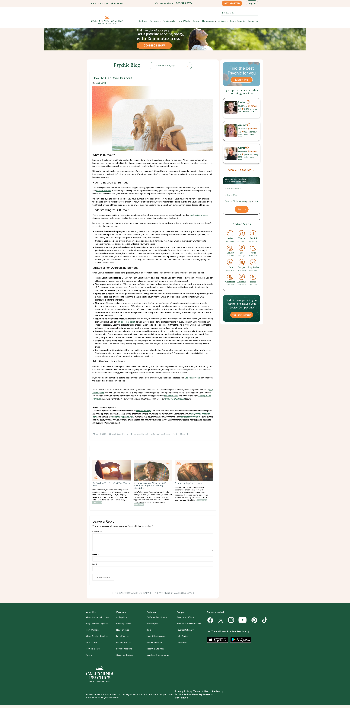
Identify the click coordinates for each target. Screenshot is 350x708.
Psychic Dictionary (185, 630)
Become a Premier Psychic (189, 623)
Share (182, 434)
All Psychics (121, 617)
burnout (137, 434)
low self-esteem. (103, 190)
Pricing (196, 21)
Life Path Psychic (192, 378)
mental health (155, 434)
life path (145, 434)
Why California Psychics (97, 623)
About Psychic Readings (97, 636)
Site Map (216, 691)
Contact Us (253, 21)
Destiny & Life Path (155, 649)
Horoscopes (208, 21)
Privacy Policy (183, 691)
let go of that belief (126, 322)
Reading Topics (123, 623)
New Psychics (122, 630)
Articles (222, 21)
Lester (242, 102)
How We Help (92, 630)
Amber (242, 125)
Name (95, 554)
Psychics (154, 21)
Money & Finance (154, 642)
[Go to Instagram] (231, 620)
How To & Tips (93, 649)
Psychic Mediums (124, 649)
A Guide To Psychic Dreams (188, 483)
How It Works (184, 21)
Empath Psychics (124, 642)
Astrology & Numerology (158, 655)
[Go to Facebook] (211, 620)
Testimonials (169, 21)
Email (95, 564)
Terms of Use (200, 691)
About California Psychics (97, 617)
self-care (166, 434)
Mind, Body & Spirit (120, 434)
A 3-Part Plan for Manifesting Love (173, 593)
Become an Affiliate (185, 617)
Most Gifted (91, 642)
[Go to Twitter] (221, 620)
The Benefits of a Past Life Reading (132, 593)
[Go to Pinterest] (254, 620)
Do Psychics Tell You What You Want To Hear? (111, 484)
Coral (241, 148)
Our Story (142, 21)
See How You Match (241, 315)
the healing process (199, 215)
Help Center (182, 636)
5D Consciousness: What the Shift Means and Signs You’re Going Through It (150, 486)
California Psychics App (157, 617)
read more (97, 502)
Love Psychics (122, 636)
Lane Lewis (100, 82)
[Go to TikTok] (264, 620)
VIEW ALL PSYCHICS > (240, 170)
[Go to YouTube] (242, 620)
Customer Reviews (124, 655)
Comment (97, 531)
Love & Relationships (156, 636)
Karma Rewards (237, 21)
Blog (149, 630)
